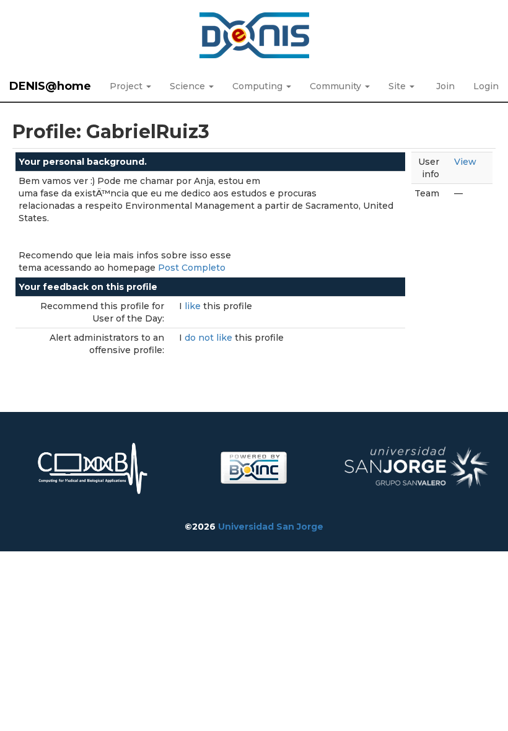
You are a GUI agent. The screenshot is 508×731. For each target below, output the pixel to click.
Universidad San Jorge (270, 526)
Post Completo (192, 267)
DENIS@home (50, 86)
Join (445, 86)
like (194, 306)
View (465, 161)
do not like (210, 337)
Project (127, 86)
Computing (258, 86)
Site (398, 86)
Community (337, 86)
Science (189, 86)
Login (486, 86)
